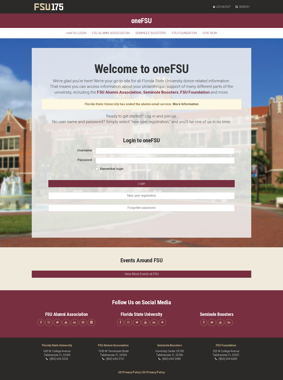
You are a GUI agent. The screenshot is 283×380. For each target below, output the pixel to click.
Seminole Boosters (150, 33)
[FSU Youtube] (145, 322)
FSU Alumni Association (111, 33)
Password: (85, 160)
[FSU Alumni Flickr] (91, 322)
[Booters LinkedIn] (229, 322)
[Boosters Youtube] (220, 322)
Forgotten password (141, 208)
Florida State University (57, 345)
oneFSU (141, 21)
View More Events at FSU (142, 274)
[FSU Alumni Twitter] (57, 322)
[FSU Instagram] (128, 322)
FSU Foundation (184, 33)
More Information (185, 104)
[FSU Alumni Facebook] (41, 322)
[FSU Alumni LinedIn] (74, 322)
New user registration (141, 195)
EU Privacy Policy (153, 372)
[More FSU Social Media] (162, 322)
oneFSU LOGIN (76, 33)
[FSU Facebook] (120, 322)
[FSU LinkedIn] (154, 322)
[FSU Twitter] (137, 322)
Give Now (210, 33)
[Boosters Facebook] (203, 322)
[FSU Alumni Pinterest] (83, 322)
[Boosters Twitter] (212, 322)
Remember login (111, 169)
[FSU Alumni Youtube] (66, 322)
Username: (85, 150)
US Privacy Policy (129, 372)
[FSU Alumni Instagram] (49, 322)
